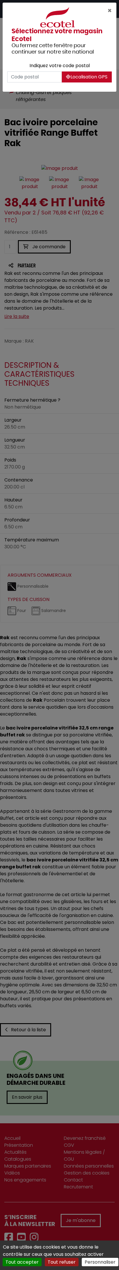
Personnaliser (100, 1262)
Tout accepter (22, 1262)
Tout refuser (62, 1262)
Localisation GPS (88, 76)
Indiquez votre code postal (59, 65)
